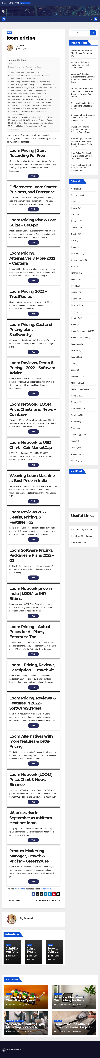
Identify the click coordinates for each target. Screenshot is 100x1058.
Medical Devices (78, 389)
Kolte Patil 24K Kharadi (81, 536)
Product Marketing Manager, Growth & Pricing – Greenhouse (29, 127)
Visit (33, 176)
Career (74, 202)
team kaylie (14, 900)
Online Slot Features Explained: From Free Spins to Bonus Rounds (81, 129)
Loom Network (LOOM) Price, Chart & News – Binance (32, 120)
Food (73, 286)
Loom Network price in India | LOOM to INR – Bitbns (31, 102)
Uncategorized (77, 454)
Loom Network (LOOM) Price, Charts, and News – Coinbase (33, 88)
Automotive (76, 189)
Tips (73, 441)
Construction (76, 228)
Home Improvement (79, 338)
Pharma (74, 402)
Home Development (80, 331)
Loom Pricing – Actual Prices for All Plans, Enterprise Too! (33, 105)
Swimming (75, 428)
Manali (21, 46)
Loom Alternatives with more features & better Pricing (31, 117)
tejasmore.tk (46, 889)
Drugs (73, 247)
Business (75, 195)
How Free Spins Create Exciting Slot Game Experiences (81, 167)
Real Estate (76, 409)
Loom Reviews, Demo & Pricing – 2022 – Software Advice (32, 85)
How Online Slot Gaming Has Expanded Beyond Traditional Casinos (82, 156)
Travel (74, 448)
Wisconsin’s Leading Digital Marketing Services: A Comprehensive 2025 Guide (25, 1027)
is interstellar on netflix (47, 900)
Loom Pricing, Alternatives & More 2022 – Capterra (29, 76)
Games (74, 299)
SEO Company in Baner (81, 530)
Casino (74, 208)
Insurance (75, 344)
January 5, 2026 (15, 1005)
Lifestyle (75, 376)
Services (75, 415)
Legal (73, 370)
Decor (73, 241)
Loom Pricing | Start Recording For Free (25, 67)
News (9, 32)
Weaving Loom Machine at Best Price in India (28, 94)
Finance (74, 273)
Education (75, 253)
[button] (92, 19)
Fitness (74, 279)
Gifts (73, 312)
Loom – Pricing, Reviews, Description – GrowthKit (30, 108)
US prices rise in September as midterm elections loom (32, 123)
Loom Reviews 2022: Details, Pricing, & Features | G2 (31, 97)
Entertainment (77, 260)
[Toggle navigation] (48, 19)
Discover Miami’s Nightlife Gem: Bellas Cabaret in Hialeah (82, 106)
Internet (74, 357)
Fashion (74, 266)
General (74, 305)
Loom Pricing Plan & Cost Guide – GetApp (26, 73)
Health (74, 318)
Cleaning (75, 221)
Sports (74, 422)
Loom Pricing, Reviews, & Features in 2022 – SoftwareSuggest (28, 112)
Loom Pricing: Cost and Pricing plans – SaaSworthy (30, 82)
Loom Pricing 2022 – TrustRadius (23, 79)
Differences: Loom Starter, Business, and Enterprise (30, 70)
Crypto (74, 234)
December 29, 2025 (16, 1031)
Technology (76, 435)
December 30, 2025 (64, 1005)
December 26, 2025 (64, 1031)
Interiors (74, 350)
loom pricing (20, 889)
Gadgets (75, 292)
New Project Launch (80, 542)
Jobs (73, 363)
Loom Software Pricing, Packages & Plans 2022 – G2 (31, 99)
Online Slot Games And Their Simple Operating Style (81, 53)
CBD (73, 215)
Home (73, 325)
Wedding (75, 460)
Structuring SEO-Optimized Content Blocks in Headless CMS (83, 117)
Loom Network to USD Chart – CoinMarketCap (28, 91)
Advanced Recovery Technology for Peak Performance (80, 65)
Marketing (75, 383)
